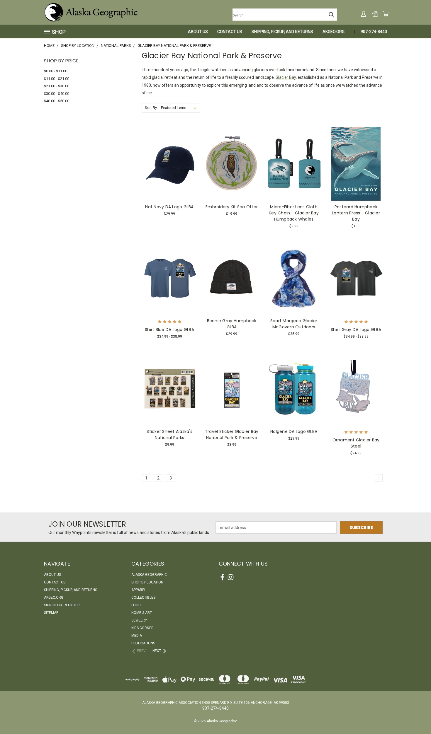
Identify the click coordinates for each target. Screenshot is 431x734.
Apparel (138, 590)
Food (136, 605)
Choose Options (170, 288)
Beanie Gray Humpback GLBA (232, 324)
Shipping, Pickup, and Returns (282, 31)
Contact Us (229, 31)
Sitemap (51, 613)
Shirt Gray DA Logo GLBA (356, 329)
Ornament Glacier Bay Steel (356, 443)
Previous (415, 716)
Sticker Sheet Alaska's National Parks (169, 435)
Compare (167, 163)
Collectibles (143, 597)
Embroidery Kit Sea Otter (232, 207)
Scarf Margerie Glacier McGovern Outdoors (294, 324)
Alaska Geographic (149, 575)
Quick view (169, 151)
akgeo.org (334, 31)
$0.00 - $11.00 (55, 71)
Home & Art (141, 613)
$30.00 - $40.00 (56, 93)
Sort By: (151, 107)
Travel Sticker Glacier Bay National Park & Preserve (232, 435)
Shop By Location (147, 582)
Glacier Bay (286, 77)
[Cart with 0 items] (385, 14)
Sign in (50, 605)
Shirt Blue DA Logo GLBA (169, 329)
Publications (143, 643)
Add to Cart (169, 173)
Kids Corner (142, 628)
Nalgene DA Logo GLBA (293, 431)
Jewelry (139, 620)
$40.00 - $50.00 (56, 101)
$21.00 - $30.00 (56, 86)
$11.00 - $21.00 (56, 78)
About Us (198, 31)
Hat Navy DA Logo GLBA (169, 207)
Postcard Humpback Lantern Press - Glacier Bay (356, 213)
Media (136, 636)
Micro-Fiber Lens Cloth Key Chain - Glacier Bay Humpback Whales (294, 213)
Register (72, 605)
